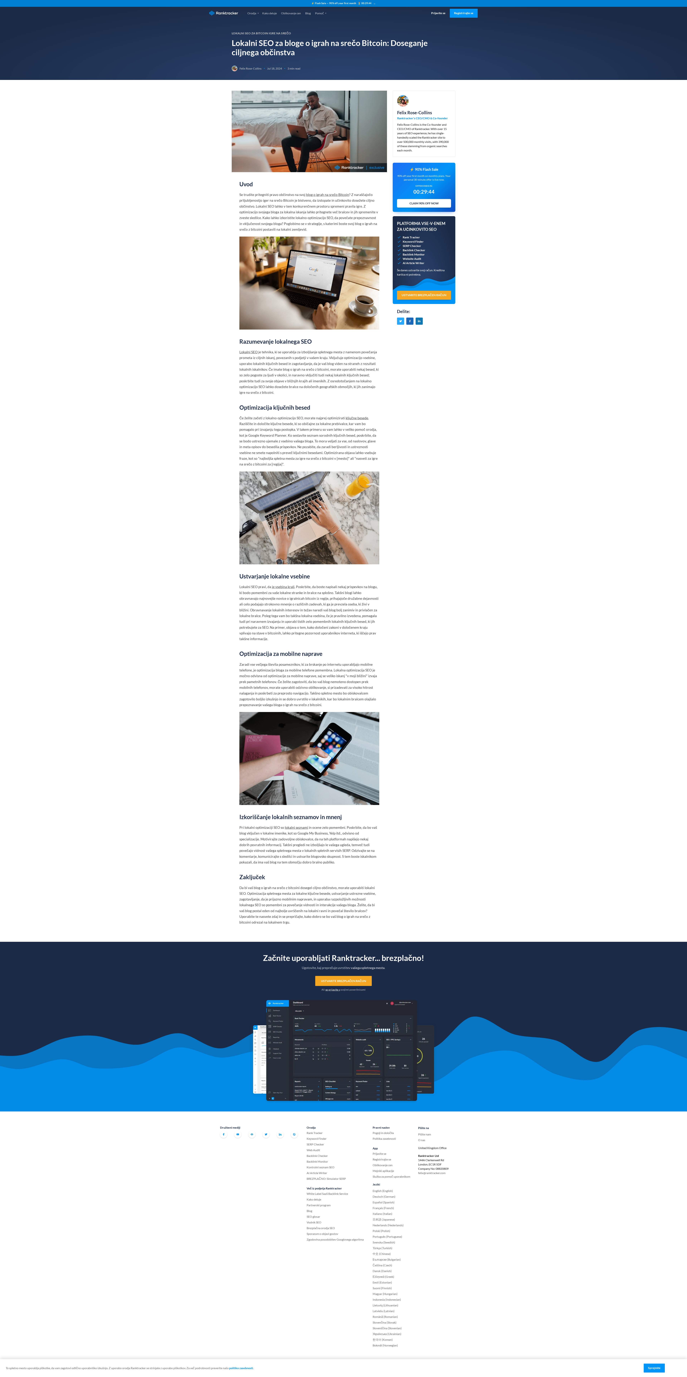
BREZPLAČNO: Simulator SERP (326, 1178)
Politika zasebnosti (384, 1138)
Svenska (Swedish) (384, 1242)
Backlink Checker (317, 1155)
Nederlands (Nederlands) (388, 1225)
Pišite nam (424, 1134)
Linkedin (280, 1134)
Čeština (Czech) (382, 1265)
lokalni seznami (296, 827)
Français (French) (383, 1208)
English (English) (383, 1190)
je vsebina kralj (283, 587)
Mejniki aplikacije (383, 1170)
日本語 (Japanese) (384, 1219)
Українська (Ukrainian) (387, 1334)
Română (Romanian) (385, 1316)
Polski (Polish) (381, 1231)
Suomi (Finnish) (382, 1288)
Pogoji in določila (383, 1133)
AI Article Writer (317, 1173)
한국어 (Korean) (383, 1339)
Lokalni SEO (248, 352)
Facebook (223, 1134)
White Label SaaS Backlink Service (327, 1193)
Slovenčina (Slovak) (384, 1322)
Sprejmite (654, 1367)
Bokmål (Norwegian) (385, 1345)
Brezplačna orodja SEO (321, 1228)
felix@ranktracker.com (431, 1173)
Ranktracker (223, 13)
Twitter (266, 1134)
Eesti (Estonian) (382, 1282)
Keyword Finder (317, 1138)
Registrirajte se (463, 13)
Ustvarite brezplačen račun (343, 981)
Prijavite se (438, 13)
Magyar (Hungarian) (385, 1293)
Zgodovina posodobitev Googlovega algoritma (335, 1239)
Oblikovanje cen (291, 13)
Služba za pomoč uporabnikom (391, 1176)
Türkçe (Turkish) (382, 1248)
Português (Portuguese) (387, 1236)
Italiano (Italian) (382, 1213)
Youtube (237, 1134)
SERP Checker (315, 1144)
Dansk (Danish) (382, 1271)
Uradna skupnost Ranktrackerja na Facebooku (251, 1134)
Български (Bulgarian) (387, 1259)
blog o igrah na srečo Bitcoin (327, 195)
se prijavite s (332, 989)
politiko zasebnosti (241, 1368)
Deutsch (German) (384, 1196)
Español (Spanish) (383, 1202)
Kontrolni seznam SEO (320, 1167)
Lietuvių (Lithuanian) (385, 1305)
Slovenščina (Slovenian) (387, 1328)
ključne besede (357, 418)
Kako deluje (269, 13)
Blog (308, 13)
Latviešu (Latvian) (383, 1311)
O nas (421, 1140)
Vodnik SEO (314, 1222)
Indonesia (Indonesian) (387, 1299)
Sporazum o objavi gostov (322, 1233)
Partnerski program (319, 1205)
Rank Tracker (315, 1133)
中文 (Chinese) (382, 1253)
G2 (294, 1134)
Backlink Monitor (317, 1161)
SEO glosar (313, 1216)
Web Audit (313, 1150)
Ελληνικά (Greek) (383, 1276)
